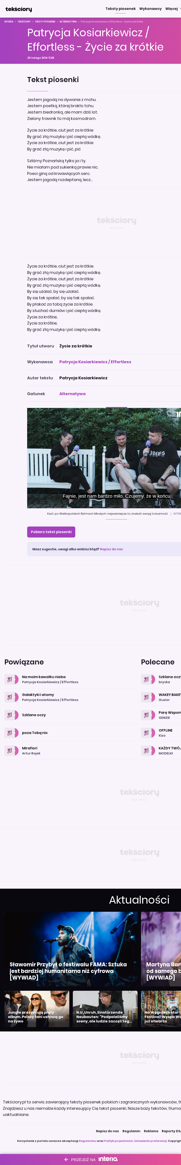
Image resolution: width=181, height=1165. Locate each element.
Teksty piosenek (45, 21)
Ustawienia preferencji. (150, 1141)
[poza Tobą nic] (71, 728)
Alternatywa (68, 21)
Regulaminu (87, 1141)
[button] (121, 9)
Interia (8, 21)
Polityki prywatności (118, 1141)
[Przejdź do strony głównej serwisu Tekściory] (18, 8)
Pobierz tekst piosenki (51, 531)
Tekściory (24, 21)
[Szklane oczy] (71, 710)
